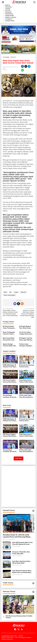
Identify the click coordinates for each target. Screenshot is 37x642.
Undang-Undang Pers (7, 639)
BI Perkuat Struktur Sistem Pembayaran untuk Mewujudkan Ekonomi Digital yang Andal (9, 327)
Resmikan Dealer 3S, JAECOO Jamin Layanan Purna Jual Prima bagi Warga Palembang (16, 536)
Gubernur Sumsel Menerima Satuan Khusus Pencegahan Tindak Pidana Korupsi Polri (27, 313)
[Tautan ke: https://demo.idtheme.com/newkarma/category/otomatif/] (33, 511)
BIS (10, 292)
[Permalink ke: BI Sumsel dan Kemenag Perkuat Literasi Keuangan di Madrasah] (26, 359)
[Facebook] (14, 303)
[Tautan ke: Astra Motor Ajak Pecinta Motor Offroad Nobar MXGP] (7, 564)
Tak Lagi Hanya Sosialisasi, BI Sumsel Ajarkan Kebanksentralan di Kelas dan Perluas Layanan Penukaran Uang (10, 396)
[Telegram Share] (29, 66)
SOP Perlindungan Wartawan (23, 637)
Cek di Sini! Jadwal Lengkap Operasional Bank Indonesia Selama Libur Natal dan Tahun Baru (26, 333)
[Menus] (2, 2)
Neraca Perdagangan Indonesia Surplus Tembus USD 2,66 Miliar (10, 333)
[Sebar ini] (22, 66)
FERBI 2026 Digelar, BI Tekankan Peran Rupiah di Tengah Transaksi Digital (10, 366)
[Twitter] (18, 303)
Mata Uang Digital (9, 295)
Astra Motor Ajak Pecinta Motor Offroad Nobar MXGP (21, 562)
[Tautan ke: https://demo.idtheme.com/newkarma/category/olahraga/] (33, 592)
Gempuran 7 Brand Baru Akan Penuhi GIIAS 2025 (21, 552)
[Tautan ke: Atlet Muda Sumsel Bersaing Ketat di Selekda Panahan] (18, 604)
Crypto (16, 292)
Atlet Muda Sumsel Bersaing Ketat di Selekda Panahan (19, 616)
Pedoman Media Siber (7, 637)
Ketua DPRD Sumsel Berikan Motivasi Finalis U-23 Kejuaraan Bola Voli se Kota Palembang (10, 312)
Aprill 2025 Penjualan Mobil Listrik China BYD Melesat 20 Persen (22, 543)
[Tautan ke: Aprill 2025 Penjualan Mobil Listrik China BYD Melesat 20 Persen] (7, 545)
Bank (5, 292)
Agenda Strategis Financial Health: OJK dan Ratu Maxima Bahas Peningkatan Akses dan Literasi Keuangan (10, 345)
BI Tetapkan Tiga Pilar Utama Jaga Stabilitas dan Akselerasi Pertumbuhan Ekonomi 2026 (26, 339)
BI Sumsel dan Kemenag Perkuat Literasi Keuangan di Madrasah (26, 366)
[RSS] (22, 303)
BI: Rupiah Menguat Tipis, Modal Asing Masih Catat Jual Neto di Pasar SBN (26, 327)
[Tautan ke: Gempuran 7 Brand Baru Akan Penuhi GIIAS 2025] (7, 555)
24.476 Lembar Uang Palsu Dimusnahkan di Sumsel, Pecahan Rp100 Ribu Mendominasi (26, 396)
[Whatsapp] (22, 70)
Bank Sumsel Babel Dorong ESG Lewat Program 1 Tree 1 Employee (8, 339)
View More (18, 458)
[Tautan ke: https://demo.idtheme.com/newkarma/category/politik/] (33, 583)
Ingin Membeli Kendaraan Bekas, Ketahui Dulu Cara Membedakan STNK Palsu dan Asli (22, 571)
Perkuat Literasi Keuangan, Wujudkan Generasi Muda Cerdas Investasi (26, 345)
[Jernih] (19, 2)
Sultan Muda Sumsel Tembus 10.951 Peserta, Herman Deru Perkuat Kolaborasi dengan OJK (26, 381)
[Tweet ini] (25, 66)
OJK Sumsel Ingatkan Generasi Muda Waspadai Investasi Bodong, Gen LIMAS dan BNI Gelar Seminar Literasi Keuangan (10, 381)
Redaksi (21, 635)
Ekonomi (5, 69)
